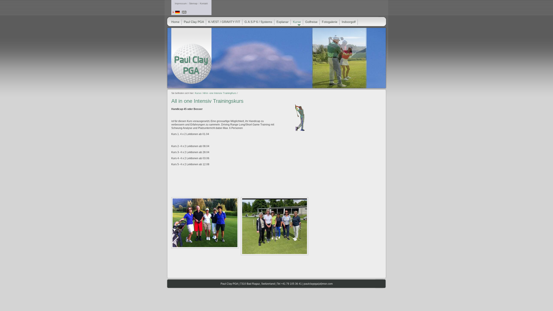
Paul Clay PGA (194, 22)
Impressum (181, 3)
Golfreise (311, 22)
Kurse (198, 93)
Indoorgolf (349, 22)
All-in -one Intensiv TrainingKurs (219, 93)
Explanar (282, 22)
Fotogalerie (329, 22)
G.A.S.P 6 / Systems (258, 22)
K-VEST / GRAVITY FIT (224, 22)
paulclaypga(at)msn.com (318, 283)
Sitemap (193, 3)
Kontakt (204, 3)
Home (175, 22)
